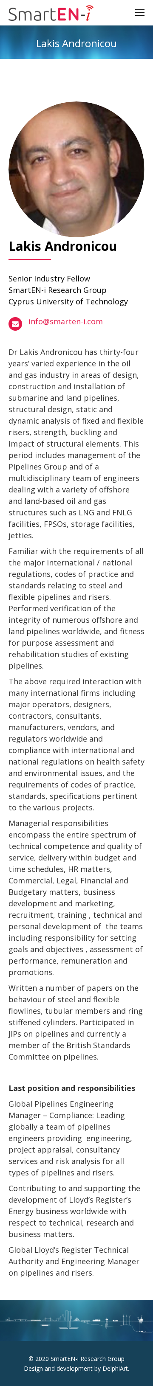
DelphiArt (115, 1368)
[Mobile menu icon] (139, 12)
